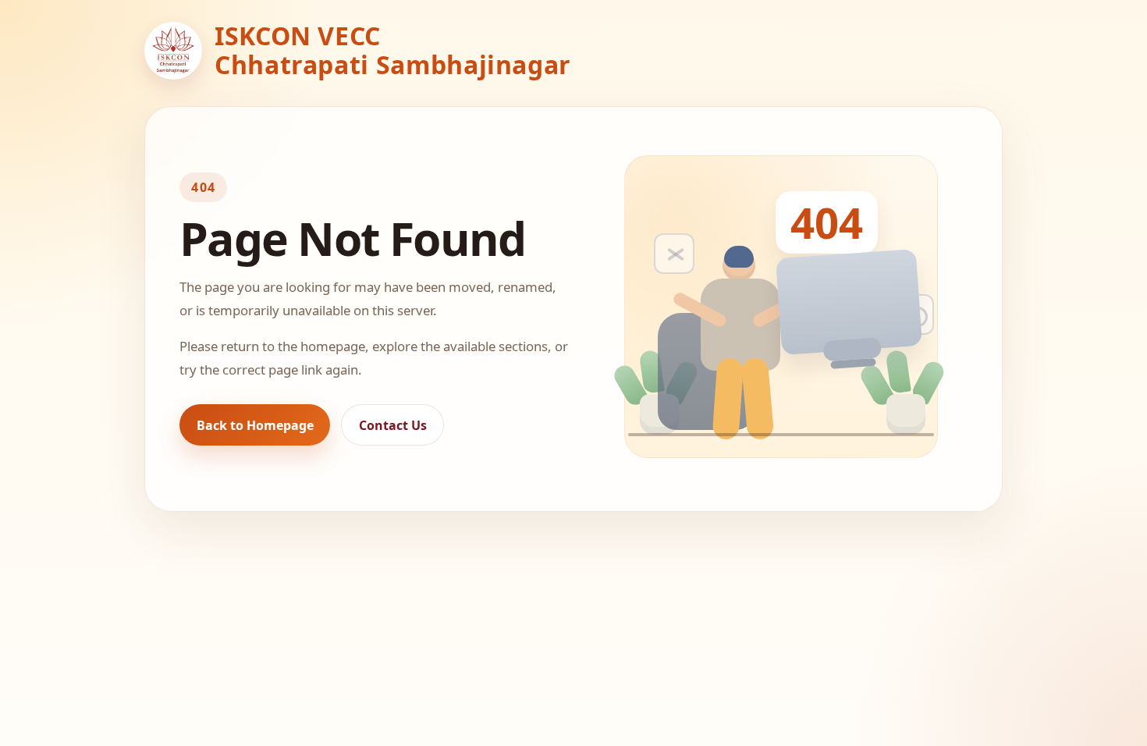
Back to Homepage (255, 425)
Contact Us (393, 425)
